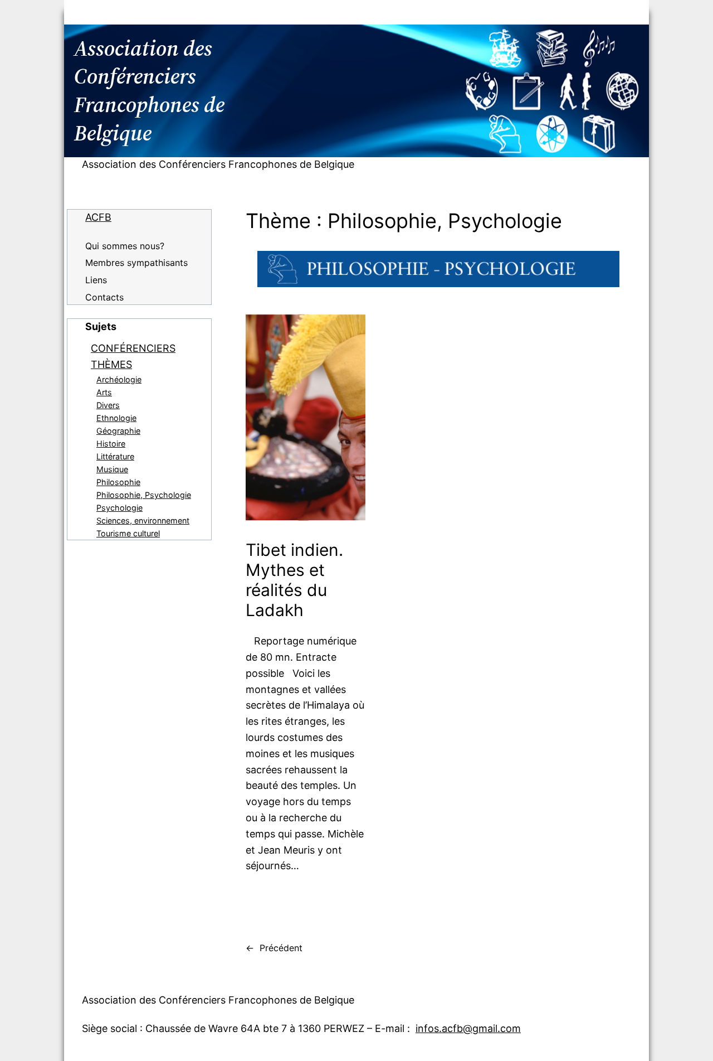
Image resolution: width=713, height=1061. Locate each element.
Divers (108, 405)
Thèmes (111, 364)
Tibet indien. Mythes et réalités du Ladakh (294, 580)
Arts (104, 392)
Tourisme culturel (128, 533)
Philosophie (118, 482)
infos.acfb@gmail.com (468, 1028)
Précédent (274, 947)
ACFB (98, 217)
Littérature (115, 456)
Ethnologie (116, 418)
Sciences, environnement (142, 520)
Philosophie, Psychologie (143, 495)
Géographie (118, 430)
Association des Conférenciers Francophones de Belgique (218, 164)
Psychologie (119, 507)
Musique (112, 469)
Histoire (110, 443)
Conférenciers (133, 348)
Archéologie (118, 379)
